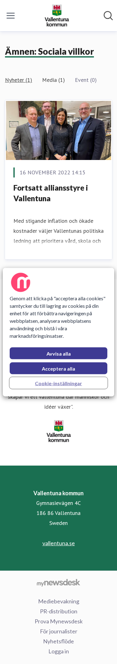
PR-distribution (58, 611)
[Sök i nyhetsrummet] (108, 16)
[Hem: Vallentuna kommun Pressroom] (56, 15)
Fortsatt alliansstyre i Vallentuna (50, 193)
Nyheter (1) (18, 79)
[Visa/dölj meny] (10, 15)
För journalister (58, 631)
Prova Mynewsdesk (59, 621)
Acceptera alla (58, 368)
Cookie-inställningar (58, 383)
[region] (58, 332)
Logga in (58, 651)
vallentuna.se (58, 543)
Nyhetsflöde (58, 641)
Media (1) (53, 79)
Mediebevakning (58, 601)
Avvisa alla (58, 353)
